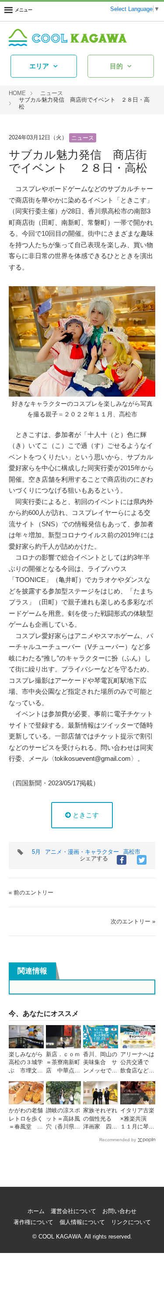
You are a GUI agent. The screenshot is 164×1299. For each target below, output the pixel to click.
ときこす (85, 815)
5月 (36, 851)
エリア (39, 66)
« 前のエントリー (31, 892)
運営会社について (73, 1211)
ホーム (36, 1211)
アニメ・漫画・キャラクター (82, 851)
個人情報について (82, 1222)
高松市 (131, 851)
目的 (116, 66)
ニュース (51, 93)
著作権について (33, 1222)
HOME (17, 93)
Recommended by (117, 1139)
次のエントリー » (133, 921)
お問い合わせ (119, 1211)
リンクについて (131, 1222)
